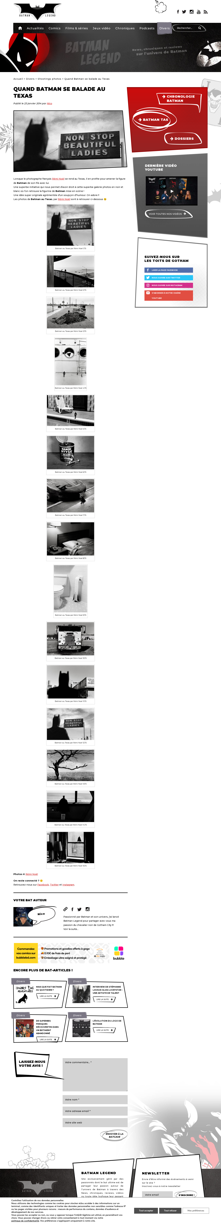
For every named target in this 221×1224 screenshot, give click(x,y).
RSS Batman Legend (206, 12)
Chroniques (125, 28)
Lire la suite (46, 996)
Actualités (35, 28)
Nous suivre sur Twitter (166, 278)
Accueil (20, 28)
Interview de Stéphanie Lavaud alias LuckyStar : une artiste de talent (107, 990)
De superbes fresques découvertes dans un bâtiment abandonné (47, 1027)
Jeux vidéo (101, 28)
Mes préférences (196, 1210)
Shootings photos (49, 78)
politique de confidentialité (25, 1220)
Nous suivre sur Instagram (167, 285)
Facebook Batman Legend (178, 12)
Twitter (54, 884)
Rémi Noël (58, 178)
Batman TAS (155, 120)
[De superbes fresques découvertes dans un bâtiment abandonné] (25, 1028)
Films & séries (76, 28)
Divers (164, 28)
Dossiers (184, 139)
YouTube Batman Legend (198, 12)
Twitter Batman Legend (184, 12)
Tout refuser (170, 1210)
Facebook (43, 884)
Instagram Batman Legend (192, 12)
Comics (55, 28)
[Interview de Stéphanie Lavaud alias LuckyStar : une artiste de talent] (81, 994)
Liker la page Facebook (165, 270)
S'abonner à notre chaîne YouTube (166, 295)
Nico (49, 103)
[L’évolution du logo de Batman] (81, 1028)
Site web (65, 909)
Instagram (68, 884)
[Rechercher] (199, 28)
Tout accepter (146, 1210)
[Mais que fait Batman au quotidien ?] (25, 994)
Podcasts (147, 28)
